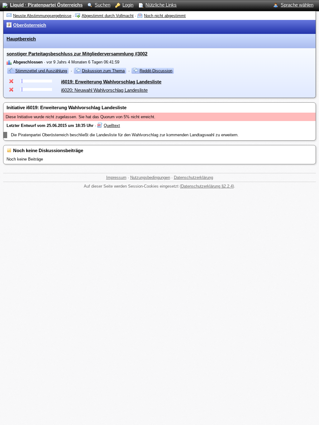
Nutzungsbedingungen (150, 177)
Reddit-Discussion (156, 70)
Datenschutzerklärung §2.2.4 (207, 186)
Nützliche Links (161, 4)
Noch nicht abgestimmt (165, 15)
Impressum (116, 177)
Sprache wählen (297, 4)
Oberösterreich (29, 25)
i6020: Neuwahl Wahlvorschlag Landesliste (104, 90)
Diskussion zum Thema (103, 70)
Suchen (102, 4)
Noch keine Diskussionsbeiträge (48, 150)
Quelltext (112, 125)
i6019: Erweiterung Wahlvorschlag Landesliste (111, 81)
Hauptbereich (21, 38)
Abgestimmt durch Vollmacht (108, 15)
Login (127, 4)
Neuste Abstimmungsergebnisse (42, 15)
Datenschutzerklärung (193, 177)
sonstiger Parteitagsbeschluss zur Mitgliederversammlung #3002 (77, 53)
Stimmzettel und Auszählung (41, 70)
